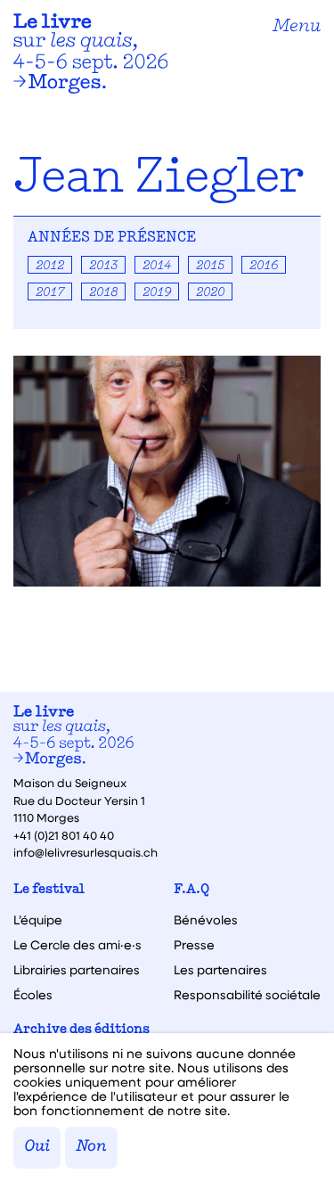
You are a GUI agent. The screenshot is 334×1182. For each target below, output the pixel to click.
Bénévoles (206, 920)
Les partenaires (220, 970)
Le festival (49, 890)
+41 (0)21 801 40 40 (63, 834)
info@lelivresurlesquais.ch (85, 851)
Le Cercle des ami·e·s (77, 945)
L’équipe (37, 920)
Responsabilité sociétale (247, 995)
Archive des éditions (81, 1030)
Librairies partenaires (76, 970)
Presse (194, 945)
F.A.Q (191, 890)
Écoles (33, 995)
